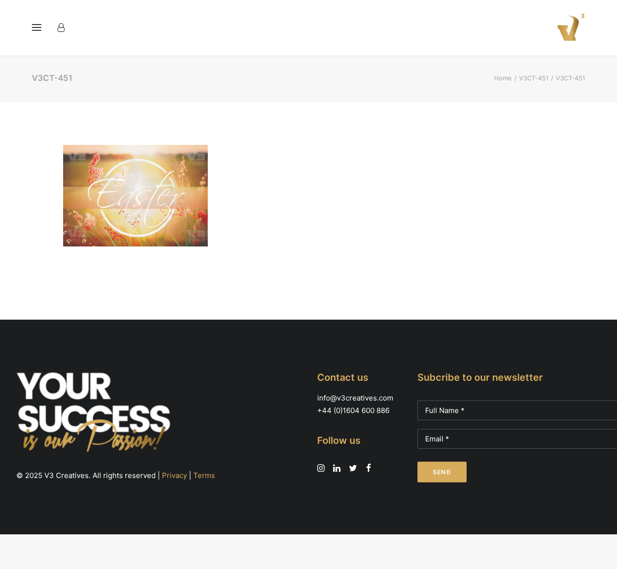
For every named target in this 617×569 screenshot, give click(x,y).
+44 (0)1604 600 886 (353, 410)
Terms (204, 475)
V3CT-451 (534, 78)
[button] (36, 27)
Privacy (174, 475)
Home (503, 78)
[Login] (65, 27)
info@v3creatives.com (355, 397)
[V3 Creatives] (568, 27)
